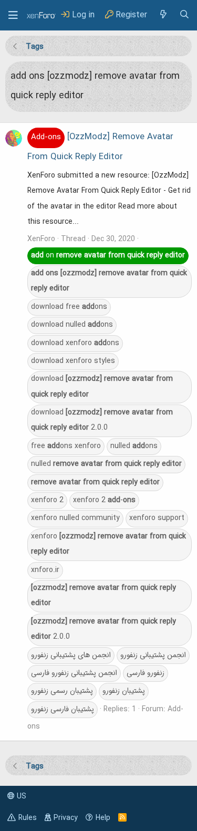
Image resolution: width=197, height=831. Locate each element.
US (20, 796)
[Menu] (13, 15)
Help (103, 818)
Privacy (66, 818)
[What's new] (162, 15)
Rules (27, 818)
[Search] (184, 15)
